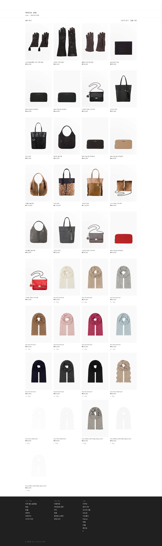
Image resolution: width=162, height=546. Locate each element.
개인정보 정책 (58, 507)
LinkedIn (85, 513)
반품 (26, 510)
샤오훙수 (86, 516)
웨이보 (85, 528)
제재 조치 (57, 519)
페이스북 (86, 507)
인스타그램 (86, 510)
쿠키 (55, 510)
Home (27, 15)
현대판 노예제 (58, 516)
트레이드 (28, 516)
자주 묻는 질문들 (31, 504)
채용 (55, 513)
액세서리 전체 (35, 15)
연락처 (27, 513)
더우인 (85, 504)
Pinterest (85, 519)
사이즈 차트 (29, 519)
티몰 (84, 525)
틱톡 (84, 522)
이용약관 (57, 504)
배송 (26, 507)
